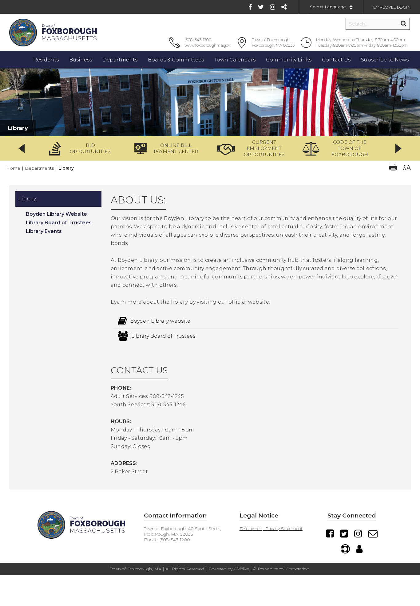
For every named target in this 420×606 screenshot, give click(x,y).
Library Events (44, 231)
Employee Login (392, 7)
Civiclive (241, 569)
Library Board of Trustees (59, 223)
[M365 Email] (373, 533)
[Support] (345, 549)
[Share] (284, 7)
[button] (82, 148)
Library (27, 199)
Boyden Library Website (56, 214)
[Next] (398, 148)
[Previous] (21, 148)
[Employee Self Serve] (359, 549)
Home (13, 168)
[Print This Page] (393, 168)
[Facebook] (250, 7)
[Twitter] (261, 7)
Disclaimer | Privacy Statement (271, 528)
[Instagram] (272, 7)
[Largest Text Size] (407, 168)
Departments (39, 168)
